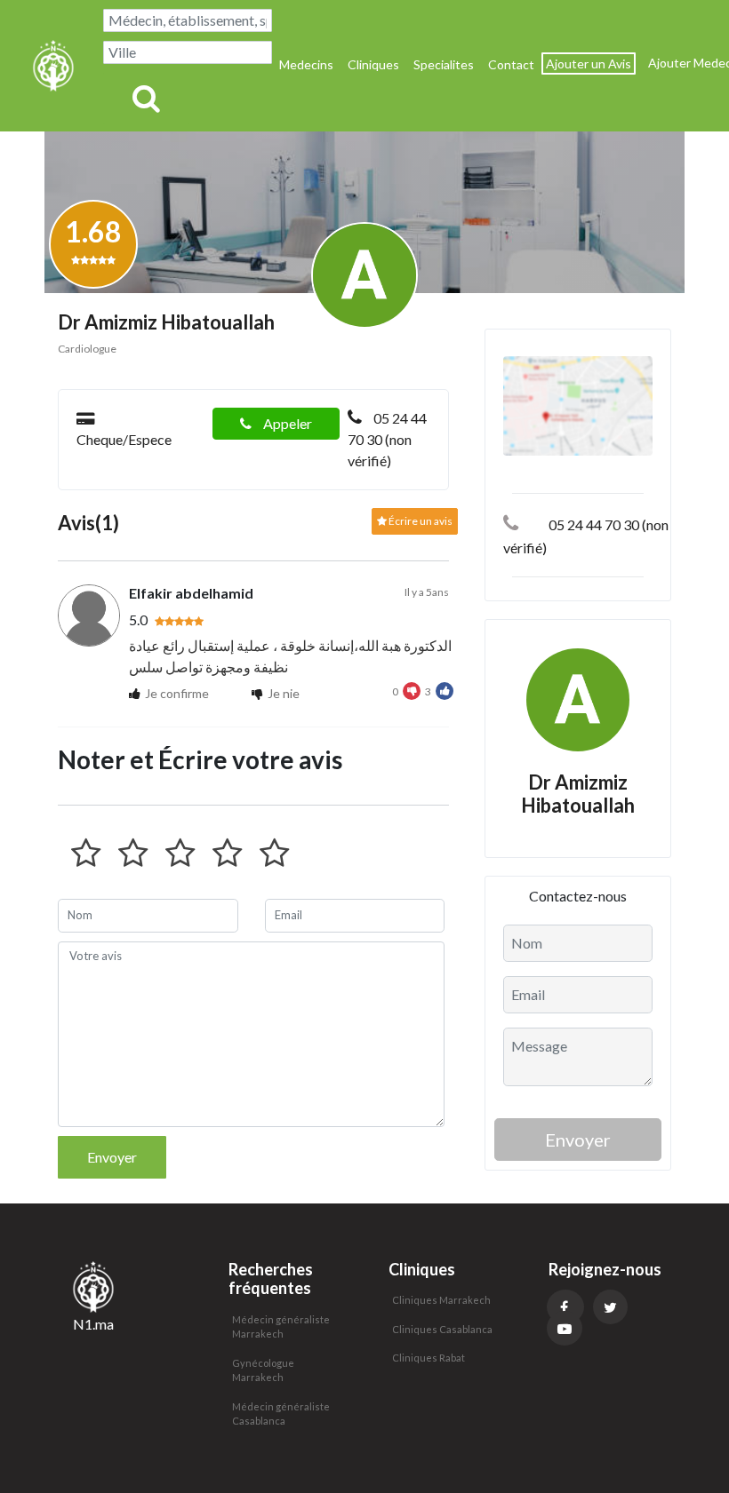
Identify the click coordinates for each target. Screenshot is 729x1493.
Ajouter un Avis (588, 63)
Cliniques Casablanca (442, 1329)
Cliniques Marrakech (441, 1300)
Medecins (306, 64)
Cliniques (373, 64)
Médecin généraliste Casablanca (281, 1414)
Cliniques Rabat (428, 1357)
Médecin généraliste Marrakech (281, 1327)
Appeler (286, 423)
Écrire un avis (420, 521)
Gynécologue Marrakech (263, 1370)
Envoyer (112, 1156)
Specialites (443, 64)
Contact (511, 64)
